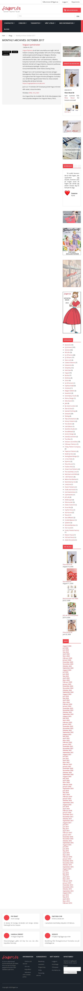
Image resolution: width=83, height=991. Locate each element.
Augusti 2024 (67, 694)
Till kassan (55, 967)
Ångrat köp (41, 967)
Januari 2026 (67, 660)
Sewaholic (68, 393)
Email (65, 966)
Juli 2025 (65, 672)
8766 (30, 93)
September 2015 (68, 867)
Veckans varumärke (71, 442)
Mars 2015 (66, 879)
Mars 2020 (66, 782)
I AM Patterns (69, 477)
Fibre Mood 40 (67, 564)
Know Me (68, 507)
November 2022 (68, 728)
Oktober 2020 (67, 772)
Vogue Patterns (28, 50)
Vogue (15, 52)
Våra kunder (69, 502)
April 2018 (66, 809)
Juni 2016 (66, 849)
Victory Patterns (70, 421)
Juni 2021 (66, 758)
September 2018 (68, 803)
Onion (67, 380)
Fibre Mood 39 (67, 632)
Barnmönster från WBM (70, 598)
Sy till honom (69, 383)
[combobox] (49, 16)
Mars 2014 (66, 901)
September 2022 (68, 732)
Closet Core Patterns (71, 469)
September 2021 (68, 752)
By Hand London (70, 406)
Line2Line (68, 484)
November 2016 (68, 839)
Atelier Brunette (70, 540)
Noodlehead (69, 431)
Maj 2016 (66, 851)
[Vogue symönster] (11, 49)
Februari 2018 (67, 811)
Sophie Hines (69, 510)
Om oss (27, 966)
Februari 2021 (67, 764)
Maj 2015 (66, 875)
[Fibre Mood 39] (72, 625)
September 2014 (68, 891)
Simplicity (68, 368)
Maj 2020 (66, 778)
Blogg (10, 35)
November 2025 (68, 664)
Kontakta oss (56, 970)
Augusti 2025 (67, 670)
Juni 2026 (66, 650)
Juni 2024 (66, 696)
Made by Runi (69, 454)
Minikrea (67, 378)
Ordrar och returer (27, 962)
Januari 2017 (67, 835)
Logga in (65, 2)
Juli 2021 (65, 756)
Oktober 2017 (67, 819)
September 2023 (68, 714)
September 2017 (68, 821)
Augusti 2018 (67, 805)
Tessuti (67, 515)
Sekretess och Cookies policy (27, 974)
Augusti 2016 (67, 845)
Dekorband (68, 401)
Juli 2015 (65, 871)
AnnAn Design (69, 434)
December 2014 (68, 885)
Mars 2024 (66, 702)
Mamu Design (69, 398)
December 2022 (68, 726)
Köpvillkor (28, 969)
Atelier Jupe (68, 500)
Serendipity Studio (71, 396)
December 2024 (68, 686)
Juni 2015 (66, 873)
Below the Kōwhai (70, 479)
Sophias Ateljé (69, 386)
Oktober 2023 (67, 712)
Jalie (66, 403)
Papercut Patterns (70, 451)
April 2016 (66, 853)
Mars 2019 (66, 795)
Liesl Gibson (68, 426)
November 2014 (68, 887)
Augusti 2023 (67, 716)
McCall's (67, 352)
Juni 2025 (66, 674)
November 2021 (68, 748)
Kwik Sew (68, 370)
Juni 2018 (66, 807)
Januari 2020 (67, 787)
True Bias (67, 439)
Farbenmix (68, 365)
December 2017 (68, 815)
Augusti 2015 (67, 869)
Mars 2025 (66, 680)
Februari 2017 (67, 833)
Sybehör (67, 523)
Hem (3, 35)
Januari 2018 (67, 813)
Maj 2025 (66, 676)
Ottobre (67, 388)
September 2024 (68, 692)
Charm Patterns (70, 487)
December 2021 (68, 746)
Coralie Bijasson (70, 520)
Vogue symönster (31, 44)
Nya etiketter (67, 581)
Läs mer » (68, 112)
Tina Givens (68, 424)
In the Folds (68, 459)
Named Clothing (70, 411)
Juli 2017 (65, 825)
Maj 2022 (66, 736)
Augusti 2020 (67, 776)
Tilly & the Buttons (71, 419)
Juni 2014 (66, 895)
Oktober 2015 (67, 865)
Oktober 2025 (67, 666)
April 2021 (66, 760)
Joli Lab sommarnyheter (70, 615)
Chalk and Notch (70, 490)
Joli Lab (67, 497)
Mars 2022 (66, 740)
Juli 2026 (65, 648)
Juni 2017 (66, 827)
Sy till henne (69, 355)
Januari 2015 (67, 883)
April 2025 (66, 678)
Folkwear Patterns (70, 444)
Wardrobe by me (70, 482)
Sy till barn (68, 357)
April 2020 (66, 780)
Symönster (6, 52)
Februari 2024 (67, 704)
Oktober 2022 (67, 730)
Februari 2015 (67, 881)
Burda (67, 375)
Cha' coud (68, 528)
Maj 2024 (66, 698)
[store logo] (11, 9)
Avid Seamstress (70, 492)
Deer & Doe (68, 409)
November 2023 (68, 710)
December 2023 (68, 708)
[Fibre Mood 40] (72, 78)
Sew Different (69, 518)
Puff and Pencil (69, 537)
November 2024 (68, 688)
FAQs (40, 970)
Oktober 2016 (67, 841)
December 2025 (68, 662)
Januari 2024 (67, 706)
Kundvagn (55, 964)
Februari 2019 (67, 796)
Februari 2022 (67, 742)
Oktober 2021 (67, 750)
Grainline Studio (70, 429)
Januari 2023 (67, 724)
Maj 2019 (66, 792)
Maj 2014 (66, 897)
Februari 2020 (67, 784)
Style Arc (67, 461)
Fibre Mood (69, 98)
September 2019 (68, 788)
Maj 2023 (66, 718)
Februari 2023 (67, 722)
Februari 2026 (67, 658)
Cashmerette (69, 495)
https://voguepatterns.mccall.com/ (34, 83)
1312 (34, 93)
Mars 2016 (66, 855)
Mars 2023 (66, 720)
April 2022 (66, 738)
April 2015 (66, 877)
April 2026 (66, 654)
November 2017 (68, 817)
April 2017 (66, 831)
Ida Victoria (68, 512)
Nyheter (67, 350)
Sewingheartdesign (71, 456)
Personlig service (40, 974)
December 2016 (68, 837)
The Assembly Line (71, 472)
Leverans (41, 964)
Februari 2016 (67, 857)
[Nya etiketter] (72, 574)
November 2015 (68, 863)
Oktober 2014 (67, 889)
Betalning (41, 961)
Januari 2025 (67, 684)
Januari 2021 (67, 766)
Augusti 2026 (67, 646)
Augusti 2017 (67, 823)
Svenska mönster (70, 437)
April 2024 (66, 700)
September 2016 (68, 843)
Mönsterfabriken (70, 525)
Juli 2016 (65, 847)
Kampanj (5, 54)
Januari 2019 (67, 799)
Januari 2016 (67, 859)
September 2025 (68, 668)
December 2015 (68, 861)
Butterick (68, 345)
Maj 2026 (66, 652)
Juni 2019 (66, 791)
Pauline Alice (69, 467)
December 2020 (68, 768)
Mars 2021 (66, 762)
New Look (68, 360)
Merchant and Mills (71, 474)
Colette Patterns (70, 363)
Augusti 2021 (67, 754)
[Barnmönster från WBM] (72, 591)
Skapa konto (76, 2)
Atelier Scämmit (70, 505)
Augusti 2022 (67, 734)
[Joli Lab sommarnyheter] (72, 608)
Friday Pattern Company (73, 447)
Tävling (67, 416)
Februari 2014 (67, 903)
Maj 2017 (66, 829)
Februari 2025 (67, 682)
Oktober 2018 (67, 800)
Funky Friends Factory (72, 530)
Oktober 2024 (67, 690)
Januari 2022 (67, 744)
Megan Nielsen (69, 391)
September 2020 (68, 774)
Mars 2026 (66, 656)
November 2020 (68, 770)
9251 (37, 93)
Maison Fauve (69, 535)
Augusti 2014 (67, 893)
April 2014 (66, 899)
